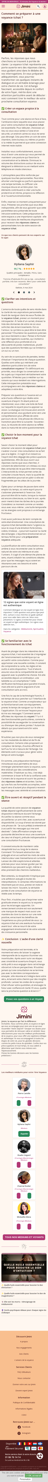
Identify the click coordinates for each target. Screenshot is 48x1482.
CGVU (24, 1415)
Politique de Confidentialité (24, 1402)
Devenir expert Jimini (24, 1390)
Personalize (25, 1479)
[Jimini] (23, 8)
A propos (24, 1341)
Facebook (26, 1427)
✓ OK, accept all (33, 1476)
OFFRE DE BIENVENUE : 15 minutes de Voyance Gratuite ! (24, 1)
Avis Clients (24, 1354)
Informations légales (24, 1408)
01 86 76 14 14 (12, 1457)
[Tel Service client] (39, 1457)
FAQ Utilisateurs (24, 1372)
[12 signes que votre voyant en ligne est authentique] (24, 585)
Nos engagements (24, 1347)
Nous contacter (24, 1378)
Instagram (26, 1433)
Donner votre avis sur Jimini (24, 1384)
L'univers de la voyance (24, 1360)
